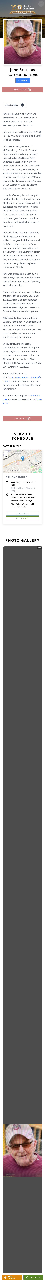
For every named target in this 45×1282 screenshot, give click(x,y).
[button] (22, 458)
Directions (22, 513)
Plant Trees (22, 519)
